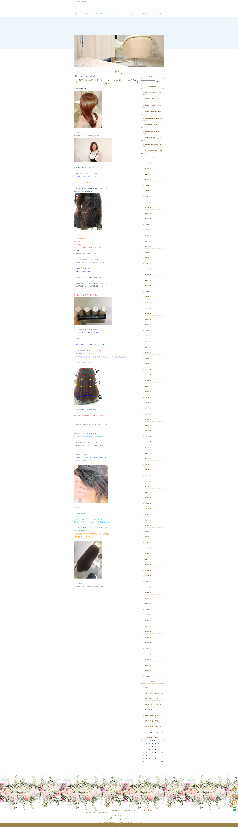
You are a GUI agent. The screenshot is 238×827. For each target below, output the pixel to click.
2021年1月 (148, 492)
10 (155, 749)
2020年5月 (148, 537)
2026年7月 (148, 168)
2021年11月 (148, 436)
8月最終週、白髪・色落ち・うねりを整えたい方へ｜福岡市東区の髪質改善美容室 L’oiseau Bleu (154, 99)
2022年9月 (148, 386)
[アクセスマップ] (235, 790)
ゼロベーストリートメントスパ (153, 704)
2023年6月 (148, 336)
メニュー (118, 13)
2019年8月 (148, 587)
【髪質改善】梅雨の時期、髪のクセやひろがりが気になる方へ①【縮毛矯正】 (107, 82)
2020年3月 (148, 548)
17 (155, 752)
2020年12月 (148, 497)
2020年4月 (148, 542)
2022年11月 (148, 375)
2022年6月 (148, 397)
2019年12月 (148, 564)
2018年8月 (148, 654)
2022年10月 (148, 380)
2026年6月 (148, 174)
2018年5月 (148, 670)
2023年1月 (148, 364)
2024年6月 (148, 308)
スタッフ (131, 13)
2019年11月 (148, 570)
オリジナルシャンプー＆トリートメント (154, 732)
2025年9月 (148, 224)
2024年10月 (148, 285)
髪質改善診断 (126, 810)
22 (149, 755)
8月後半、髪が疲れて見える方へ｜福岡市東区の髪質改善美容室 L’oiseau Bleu (154, 105)
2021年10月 (148, 442)
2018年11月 (148, 637)
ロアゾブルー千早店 (91, 812)
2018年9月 (148, 648)
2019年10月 (148, 576)
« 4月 (142, 762)
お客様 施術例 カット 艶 (153, 726)
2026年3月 (148, 191)
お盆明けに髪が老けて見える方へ (154, 144)
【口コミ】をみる (116, 810)
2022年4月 (148, 408)
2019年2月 (148, 620)
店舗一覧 (145, 13)
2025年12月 (148, 207)
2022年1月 (148, 425)
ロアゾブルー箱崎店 (104, 812)
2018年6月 (148, 665)
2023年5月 (148, 341)
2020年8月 (148, 520)
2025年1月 (148, 269)
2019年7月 (148, 592)
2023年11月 (148, 319)
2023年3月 (148, 352)
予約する (97, 810)
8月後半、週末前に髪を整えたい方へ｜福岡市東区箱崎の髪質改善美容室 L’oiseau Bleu (154, 112)
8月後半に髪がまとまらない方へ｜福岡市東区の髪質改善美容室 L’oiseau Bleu (154, 138)
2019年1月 (148, 626)
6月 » (162, 762)
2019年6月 (148, 598)
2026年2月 (148, 196)
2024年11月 (148, 280)
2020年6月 (148, 531)
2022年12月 (148, 369)
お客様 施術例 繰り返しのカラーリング (154, 715)
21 (146, 755)
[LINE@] (235, 809)
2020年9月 (148, 514)
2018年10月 (148, 643)
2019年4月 (148, 609)
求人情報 (158, 13)
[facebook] (235, 803)
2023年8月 (148, 324)
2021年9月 (148, 447)
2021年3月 (148, 481)
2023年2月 (148, 358)
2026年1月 (148, 202)
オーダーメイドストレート (152, 698)
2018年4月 (148, 676)
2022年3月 (148, 414)
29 (149, 758)
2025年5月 (148, 246)
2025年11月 (148, 213)
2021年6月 (148, 464)
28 (146, 758)
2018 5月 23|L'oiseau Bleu (82, 1)
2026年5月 (148, 179)
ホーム (77, 13)
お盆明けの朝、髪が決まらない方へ (154, 125)
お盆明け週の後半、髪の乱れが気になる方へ (154, 118)
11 (158, 749)
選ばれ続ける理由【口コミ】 (97, 13)
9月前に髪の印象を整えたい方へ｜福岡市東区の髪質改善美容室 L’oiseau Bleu (154, 92)
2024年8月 (148, 297)
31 (155, 758)
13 (143, 752)
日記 (146, 687)
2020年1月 (148, 559)
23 (152, 755)
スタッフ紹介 (148, 709)
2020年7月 (148, 525)
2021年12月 (148, 430)
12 (162, 749)
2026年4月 (148, 185)
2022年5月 (148, 403)
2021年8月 (148, 453)
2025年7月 (148, 235)
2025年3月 (148, 258)
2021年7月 (148, 458)
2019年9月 (148, 581)
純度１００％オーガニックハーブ (154, 693)
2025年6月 (148, 241)
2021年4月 (148, 475)
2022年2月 (148, 419)
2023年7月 (148, 330)
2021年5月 (148, 470)
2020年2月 (148, 553)
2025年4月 (148, 252)
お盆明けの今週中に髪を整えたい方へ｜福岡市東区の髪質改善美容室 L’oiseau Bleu (154, 131)
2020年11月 (148, 503)
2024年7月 (148, 302)
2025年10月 (148, 218)
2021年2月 (148, 486)
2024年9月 (148, 291)
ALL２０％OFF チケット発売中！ (154, 151)
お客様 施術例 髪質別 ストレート (154, 721)
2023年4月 (148, 347)
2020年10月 (148, 509)
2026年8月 (148, 163)
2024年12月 (148, 274)
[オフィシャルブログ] (235, 796)
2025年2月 (148, 263)
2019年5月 (148, 603)
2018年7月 (148, 659)
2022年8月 (148, 391)
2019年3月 (148, 615)
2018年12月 (148, 631)
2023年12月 (148, 313)
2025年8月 (148, 230)
